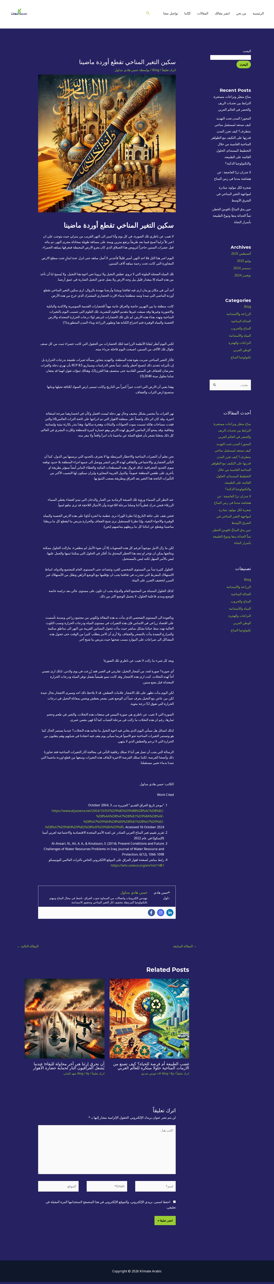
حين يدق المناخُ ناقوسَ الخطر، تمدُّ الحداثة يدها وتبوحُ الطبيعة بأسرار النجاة (231, 215)
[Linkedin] (170, 912)
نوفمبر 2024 (242, 275)
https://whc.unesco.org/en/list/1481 (137, 865)
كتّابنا (187, 13)
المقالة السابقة (185, 946)
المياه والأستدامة (240, 335)
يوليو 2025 (244, 261)
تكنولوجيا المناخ (241, 357)
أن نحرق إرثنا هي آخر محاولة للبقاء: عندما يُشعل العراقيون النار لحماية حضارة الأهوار (69, 1065)
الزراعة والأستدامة (238, 314)
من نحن (241, 13)
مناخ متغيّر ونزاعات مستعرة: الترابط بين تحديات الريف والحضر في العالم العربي (232, 103)
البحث (247, 51)
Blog (247, 306)
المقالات (202, 13)
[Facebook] (151, 912)
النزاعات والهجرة (239, 342)
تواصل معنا (170, 13)
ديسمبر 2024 (242, 268)
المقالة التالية (28, 946)
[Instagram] (140, 13)
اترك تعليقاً (169, 70)
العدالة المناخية (241, 321)
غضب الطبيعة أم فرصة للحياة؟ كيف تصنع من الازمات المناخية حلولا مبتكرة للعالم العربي (151, 1065)
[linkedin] (134, 13)
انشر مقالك (222, 13)
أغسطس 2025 (241, 253)
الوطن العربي (242, 350)
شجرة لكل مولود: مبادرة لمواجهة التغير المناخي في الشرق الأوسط (233, 193)
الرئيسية (258, 13)
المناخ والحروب (241, 328)
